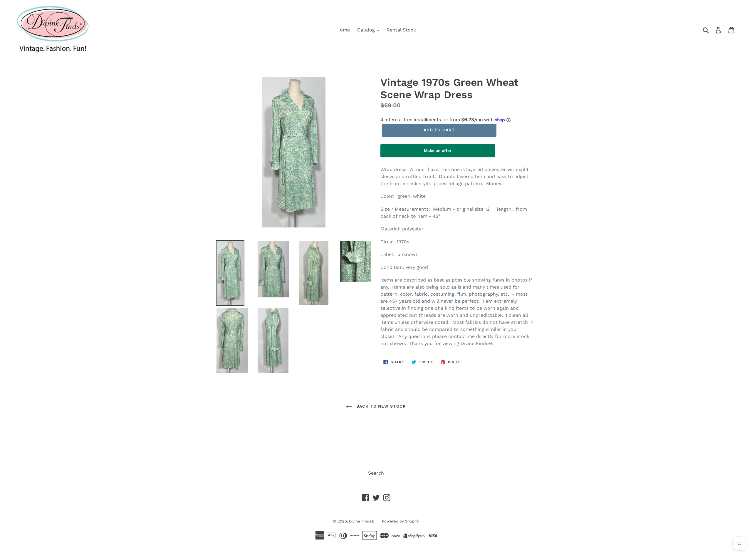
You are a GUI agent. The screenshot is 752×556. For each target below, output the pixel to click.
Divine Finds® (362, 521)
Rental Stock (401, 30)
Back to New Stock (380, 406)
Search (376, 473)
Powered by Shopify (400, 521)
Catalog (366, 30)
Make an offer (438, 152)
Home (343, 30)
